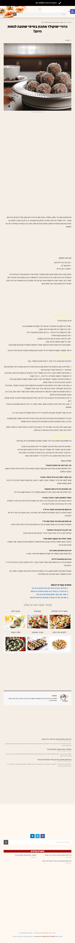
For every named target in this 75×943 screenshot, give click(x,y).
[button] (72, 11)
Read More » (68, 857)
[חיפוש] (14, 14)
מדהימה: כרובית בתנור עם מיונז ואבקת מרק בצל (49, 588)
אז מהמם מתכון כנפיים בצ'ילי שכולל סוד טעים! (54, 760)
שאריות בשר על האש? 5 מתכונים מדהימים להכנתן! (48, 597)
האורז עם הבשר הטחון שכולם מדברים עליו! (51, 594)
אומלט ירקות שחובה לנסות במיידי (59, 749)
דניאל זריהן (42, 933)
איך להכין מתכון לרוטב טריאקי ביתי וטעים (56, 739)
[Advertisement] (37, 127)
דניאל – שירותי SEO (51, 933)
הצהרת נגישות (58, 936)
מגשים (69, 22)
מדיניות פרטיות (16, 936)
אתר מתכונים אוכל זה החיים (27, 936)
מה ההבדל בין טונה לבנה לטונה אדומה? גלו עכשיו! (48, 591)
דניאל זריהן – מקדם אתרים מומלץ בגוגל (29, 933)
